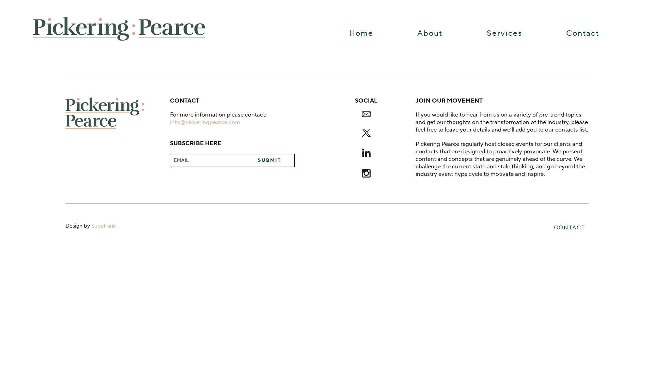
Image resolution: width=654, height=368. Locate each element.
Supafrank (103, 226)
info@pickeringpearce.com (205, 122)
